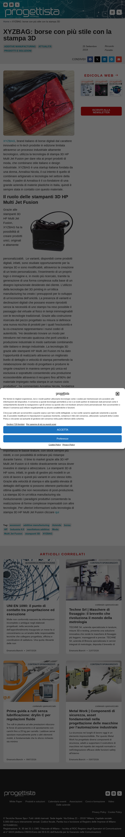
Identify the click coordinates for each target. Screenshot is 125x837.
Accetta (62, 429)
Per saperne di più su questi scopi (41, 424)
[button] (117, 394)
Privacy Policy (68, 444)
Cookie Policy (55, 444)
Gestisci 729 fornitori (16, 424)
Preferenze (62, 438)
